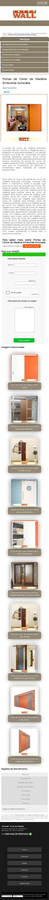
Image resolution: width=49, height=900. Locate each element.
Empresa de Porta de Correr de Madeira (15, 44)
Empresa (24, 856)
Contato (24, 877)
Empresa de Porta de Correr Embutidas (15, 49)
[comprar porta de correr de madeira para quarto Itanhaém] (24, 408)
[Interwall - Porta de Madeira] (24, 13)
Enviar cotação (24, 340)
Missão (24, 863)
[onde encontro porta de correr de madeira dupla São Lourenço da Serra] (24, 575)
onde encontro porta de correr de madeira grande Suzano (24, 760)
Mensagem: (29, 307)
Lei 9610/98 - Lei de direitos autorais (24, 819)
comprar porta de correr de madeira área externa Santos (24, 511)
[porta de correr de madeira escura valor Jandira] (24, 616)
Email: (11, 273)
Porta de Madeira (8, 65)
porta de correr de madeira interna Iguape (24, 386)
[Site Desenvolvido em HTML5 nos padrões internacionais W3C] (18, 896)
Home (24, 850)
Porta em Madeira (8, 70)
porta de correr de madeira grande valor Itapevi (24, 718)
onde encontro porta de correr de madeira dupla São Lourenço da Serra (24, 594)
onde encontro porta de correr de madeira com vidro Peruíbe (24, 677)
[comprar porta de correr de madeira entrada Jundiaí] (24, 450)
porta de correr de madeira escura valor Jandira (24, 635)
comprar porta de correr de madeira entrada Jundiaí (24, 469)
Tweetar (7, 92)
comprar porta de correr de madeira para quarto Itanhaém (24, 427)
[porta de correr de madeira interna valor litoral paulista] (24, 533)
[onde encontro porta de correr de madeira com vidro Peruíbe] (24, 658)
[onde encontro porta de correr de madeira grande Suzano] (24, 741)
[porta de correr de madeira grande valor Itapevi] (24, 699)
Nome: (11, 265)
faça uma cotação (32, 246)
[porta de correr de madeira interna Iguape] (24, 367)
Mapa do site (24, 883)
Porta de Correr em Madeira (11, 60)
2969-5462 (10, 834)
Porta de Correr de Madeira (11, 54)
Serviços (24, 39)
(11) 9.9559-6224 (22, 834)
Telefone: (32, 281)
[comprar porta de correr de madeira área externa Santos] (24, 491)
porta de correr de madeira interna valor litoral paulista (24, 552)
